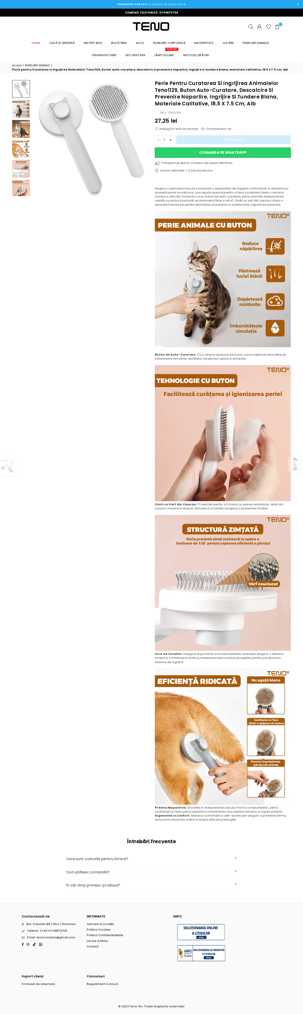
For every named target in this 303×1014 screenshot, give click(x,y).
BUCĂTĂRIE (119, 43)
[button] (277, 27)
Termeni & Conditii (100, 924)
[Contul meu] (259, 27)
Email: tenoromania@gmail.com (51, 937)
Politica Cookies (99, 929)
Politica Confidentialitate (105, 935)
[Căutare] (250, 27)
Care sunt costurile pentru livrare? (97, 858)
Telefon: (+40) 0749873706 (47, 931)
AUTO (140, 43)
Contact (93, 946)
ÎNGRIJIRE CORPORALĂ (169, 43)
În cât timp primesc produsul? (93, 885)
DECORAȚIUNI (135, 55)
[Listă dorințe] (268, 27)
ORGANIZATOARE (104, 55)
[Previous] (38, 138)
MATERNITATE (204, 43)
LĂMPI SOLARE (165, 53)
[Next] (142, 138)
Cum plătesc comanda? (87, 872)
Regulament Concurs (102, 984)
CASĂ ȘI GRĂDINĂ (62, 43)
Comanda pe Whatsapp (222, 152)
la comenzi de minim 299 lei (151, 4)
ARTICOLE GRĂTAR (196, 55)
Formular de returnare (38, 984)
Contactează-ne (218, 129)
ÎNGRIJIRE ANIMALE (256, 43)
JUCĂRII (228, 43)
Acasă (17, 65)
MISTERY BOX (93, 43)
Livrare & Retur (97, 941)
